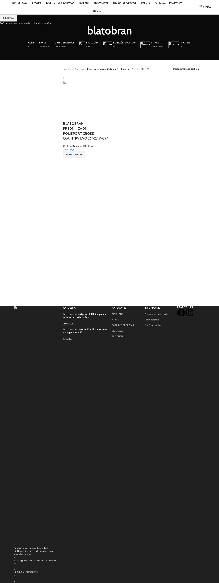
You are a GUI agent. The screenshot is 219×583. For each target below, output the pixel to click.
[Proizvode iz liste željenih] (193, 7)
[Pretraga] (187, 7)
